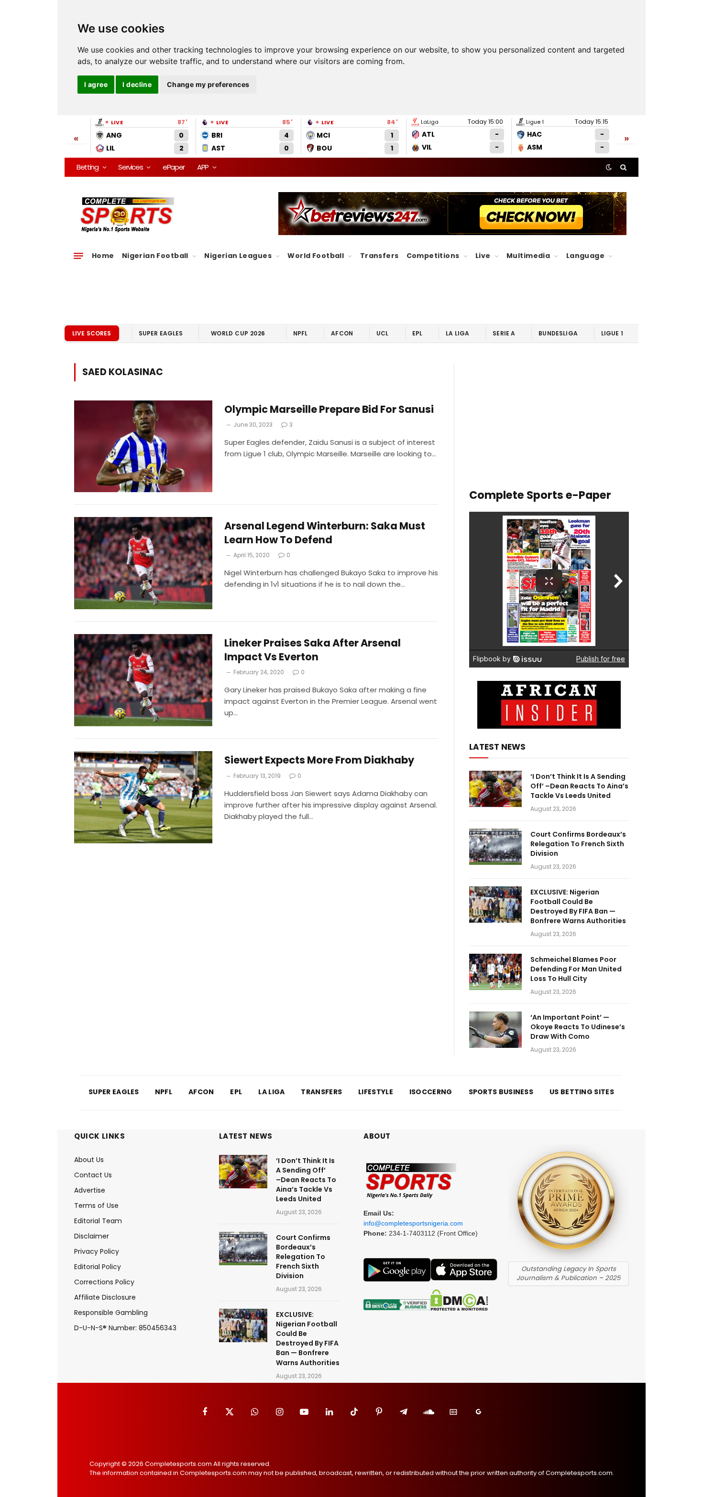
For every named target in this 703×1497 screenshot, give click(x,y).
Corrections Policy (104, 1282)
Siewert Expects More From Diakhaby (319, 760)
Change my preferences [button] (208, 84)
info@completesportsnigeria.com (413, 1223)
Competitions (433, 255)
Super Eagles (161, 333)
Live (483, 255)
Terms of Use (96, 1205)
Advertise (89, 1190)
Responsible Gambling (111, 1312)
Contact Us (93, 1175)
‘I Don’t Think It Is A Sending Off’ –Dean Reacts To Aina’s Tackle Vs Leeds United (579, 786)
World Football (315, 255)
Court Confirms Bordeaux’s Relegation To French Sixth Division (578, 843)
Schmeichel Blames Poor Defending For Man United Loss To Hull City (576, 969)
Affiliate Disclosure (105, 1297)
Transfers (379, 255)
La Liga (457, 333)
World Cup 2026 (238, 333)
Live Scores (91, 333)
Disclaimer (91, 1236)
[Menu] (78, 256)
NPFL (300, 333)
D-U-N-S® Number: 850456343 (125, 1328)
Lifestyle (375, 1092)
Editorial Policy (97, 1266)
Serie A (504, 333)
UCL (382, 333)
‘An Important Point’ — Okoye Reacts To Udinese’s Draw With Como (577, 1026)
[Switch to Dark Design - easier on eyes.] (609, 167)
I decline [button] (137, 84)
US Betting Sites (581, 1092)
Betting (88, 167)
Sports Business (501, 1092)
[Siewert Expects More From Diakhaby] (143, 797)
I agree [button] (96, 84)
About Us (89, 1159)
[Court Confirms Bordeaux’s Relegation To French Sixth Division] (495, 847)
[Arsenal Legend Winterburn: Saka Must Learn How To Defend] (143, 563)
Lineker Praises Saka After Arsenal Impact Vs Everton (312, 650)
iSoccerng (430, 1092)
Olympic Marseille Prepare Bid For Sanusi (329, 409)
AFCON (342, 333)
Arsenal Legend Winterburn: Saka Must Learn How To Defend (324, 533)
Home (103, 255)
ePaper (174, 167)
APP (203, 167)
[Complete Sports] (127, 215)
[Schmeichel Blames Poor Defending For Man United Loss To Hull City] (495, 972)
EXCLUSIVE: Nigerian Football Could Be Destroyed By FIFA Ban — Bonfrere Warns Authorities (578, 906)
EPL (417, 333)
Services (130, 167)
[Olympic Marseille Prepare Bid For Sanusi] (143, 446)
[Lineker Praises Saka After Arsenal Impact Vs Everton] (143, 680)
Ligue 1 (612, 333)
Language (585, 255)
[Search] (622, 167)
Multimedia (528, 255)
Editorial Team (98, 1221)
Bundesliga (558, 333)
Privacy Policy (96, 1251)
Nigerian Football (155, 255)
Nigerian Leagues (238, 255)
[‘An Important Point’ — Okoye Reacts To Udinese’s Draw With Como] (495, 1030)
